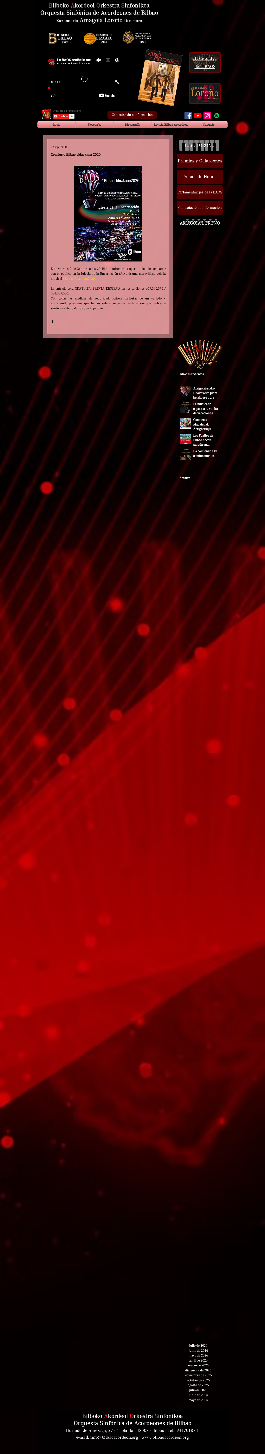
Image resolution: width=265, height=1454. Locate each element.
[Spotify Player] (200, 28)
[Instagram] (207, 115)
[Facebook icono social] (188, 115)
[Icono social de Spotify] (217, 115)
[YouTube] (198, 115)
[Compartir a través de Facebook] (53, 321)
